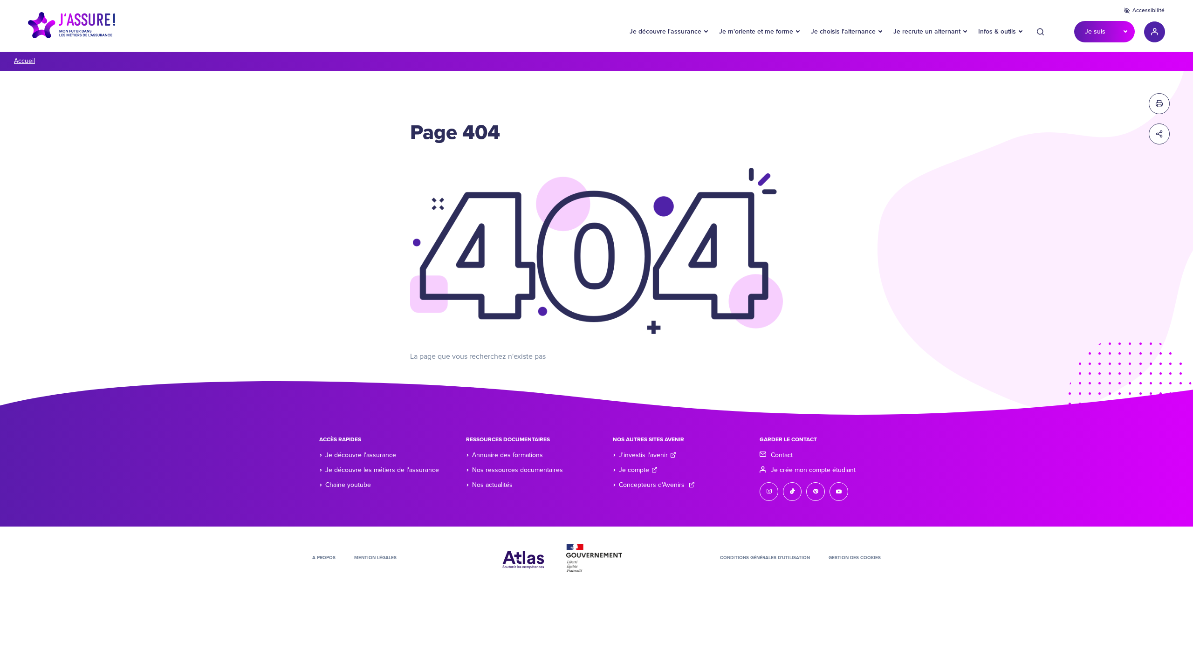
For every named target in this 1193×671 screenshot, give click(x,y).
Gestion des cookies (855, 558)
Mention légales (375, 558)
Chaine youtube (348, 485)
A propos (324, 558)
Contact (782, 455)
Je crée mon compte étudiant (813, 470)
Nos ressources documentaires (517, 470)
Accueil (24, 61)
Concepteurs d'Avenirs (652, 485)
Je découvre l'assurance (665, 31)
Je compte (634, 470)
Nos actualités (492, 485)
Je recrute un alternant (926, 31)
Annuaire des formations (507, 455)
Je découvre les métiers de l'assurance (382, 470)
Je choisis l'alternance (843, 31)
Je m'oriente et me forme (756, 31)
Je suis (1095, 31)
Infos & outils (997, 31)
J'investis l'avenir (643, 455)
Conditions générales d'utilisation (765, 558)
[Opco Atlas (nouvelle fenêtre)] (523, 557)
